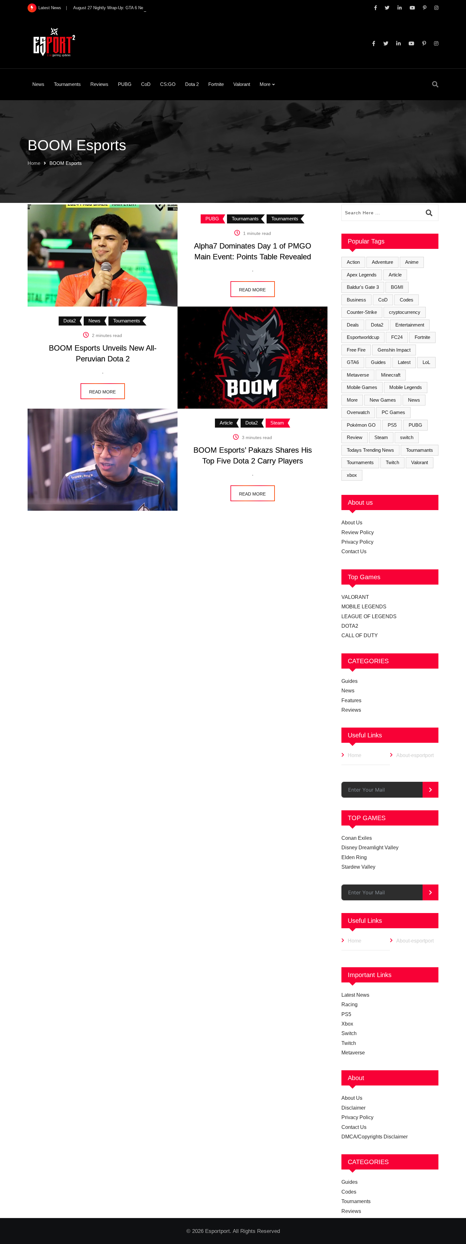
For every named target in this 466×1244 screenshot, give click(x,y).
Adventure (382, 262)
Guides (378, 362)
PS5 (392, 425)
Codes (406, 299)
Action (353, 262)
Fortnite (216, 84)
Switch (349, 1033)
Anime (411, 262)
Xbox (347, 1024)
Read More (252, 289)
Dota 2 (192, 84)
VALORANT (355, 597)
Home (34, 163)
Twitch (392, 462)
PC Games (393, 412)
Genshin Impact (394, 350)
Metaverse (358, 375)
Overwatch (358, 412)
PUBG (125, 84)
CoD (146, 84)
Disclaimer (353, 1108)
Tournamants (419, 450)
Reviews (99, 84)
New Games (383, 400)
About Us (351, 522)
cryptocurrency (404, 312)
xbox (352, 475)
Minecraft (390, 375)
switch (406, 437)
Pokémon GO (361, 425)
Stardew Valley (358, 867)
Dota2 (377, 324)
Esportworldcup (363, 337)
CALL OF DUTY (359, 635)
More (265, 84)
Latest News (355, 995)
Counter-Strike (362, 312)
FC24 (397, 337)
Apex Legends (362, 274)
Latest (404, 362)
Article (395, 274)
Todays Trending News (370, 450)
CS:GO (168, 84)
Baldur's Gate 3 (363, 287)
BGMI (397, 287)
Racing (349, 1004)
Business (356, 299)
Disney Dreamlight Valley (369, 847)
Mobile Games (362, 387)
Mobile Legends (405, 387)
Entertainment (409, 324)
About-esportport (415, 755)
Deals (353, 324)
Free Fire (356, 350)
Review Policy (357, 532)
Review (354, 437)
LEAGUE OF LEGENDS (369, 616)
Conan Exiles (356, 838)
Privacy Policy (357, 542)
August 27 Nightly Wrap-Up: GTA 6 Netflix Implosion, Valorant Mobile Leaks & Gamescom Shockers (165, 7)
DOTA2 (349, 626)
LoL (426, 362)
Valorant (241, 84)
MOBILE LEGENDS (363, 606)
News (38, 84)
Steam (381, 437)
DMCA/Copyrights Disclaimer (374, 1136)
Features (351, 700)
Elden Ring (354, 857)
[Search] (435, 84)
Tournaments (67, 84)
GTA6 (353, 362)
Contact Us (353, 551)
